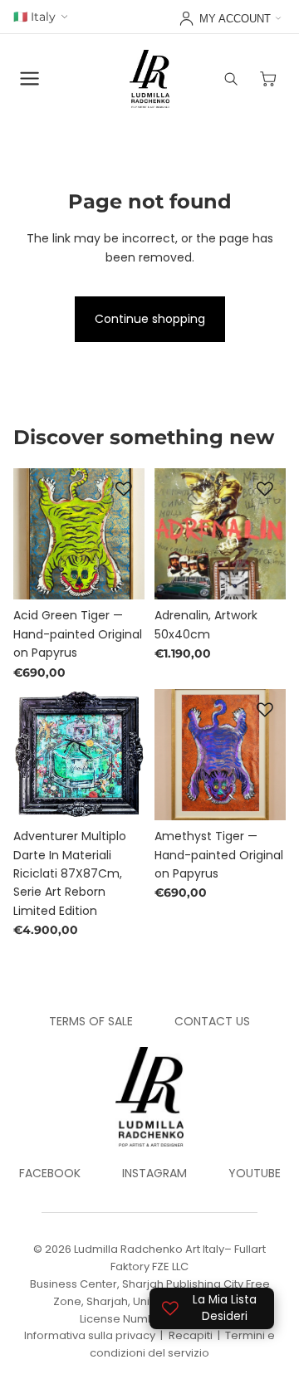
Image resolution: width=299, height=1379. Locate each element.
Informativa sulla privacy (89, 1335)
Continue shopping (150, 319)
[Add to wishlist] (123, 489)
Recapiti (191, 1335)
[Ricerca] (231, 79)
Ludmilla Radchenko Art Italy (149, 1249)
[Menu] (30, 78)
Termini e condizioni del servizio (182, 1344)
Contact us (212, 1021)
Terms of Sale (91, 1021)
